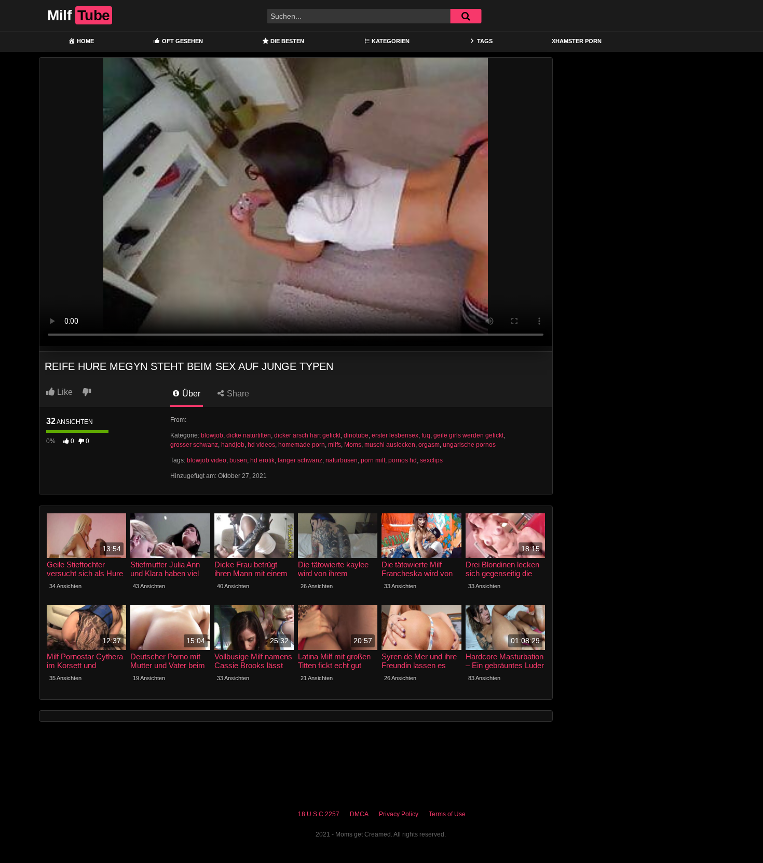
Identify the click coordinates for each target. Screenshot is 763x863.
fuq (425, 435)
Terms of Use (447, 814)
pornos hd (402, 460)
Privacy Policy (398, 814)
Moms (352, 444)
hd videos (261, 444)
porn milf (373, 460)
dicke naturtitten (248, 435)
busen (238, 460)
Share (237, 393)
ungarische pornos (469, 444)
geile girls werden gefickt (468, 435)
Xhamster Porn (577, 41)
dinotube (356, 435)
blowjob (212, 435)
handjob (232, 444)
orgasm (429, 444)
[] (465, 16)
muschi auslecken (389, 444)
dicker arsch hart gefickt (307, 435)
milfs (334, 444)
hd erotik (262, 460)
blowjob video (206, 460)
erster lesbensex (395, 435)
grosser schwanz (194, 444)
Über (190, 393)
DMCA (359, 814)
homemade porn (301, 444)
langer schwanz (300, 460)
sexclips (431, 460)
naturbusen (341, 460)
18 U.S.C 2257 (318, 814)
